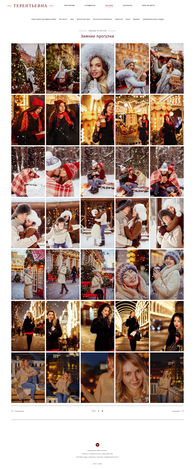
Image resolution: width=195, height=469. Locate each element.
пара (72, 19)
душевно (136, 19)
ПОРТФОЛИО (69, 5)
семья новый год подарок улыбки (43, 19)
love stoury (63, 19)
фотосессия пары (84, 19)
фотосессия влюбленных (102, 19)
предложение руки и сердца (153, 19)
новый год (119, 19)
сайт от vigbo (97, 463)
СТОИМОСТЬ (90, 5)
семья (128, 19)
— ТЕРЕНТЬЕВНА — (30, 5)
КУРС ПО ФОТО (148, 5)
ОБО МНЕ (109, 5)
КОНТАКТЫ (127, 5)
